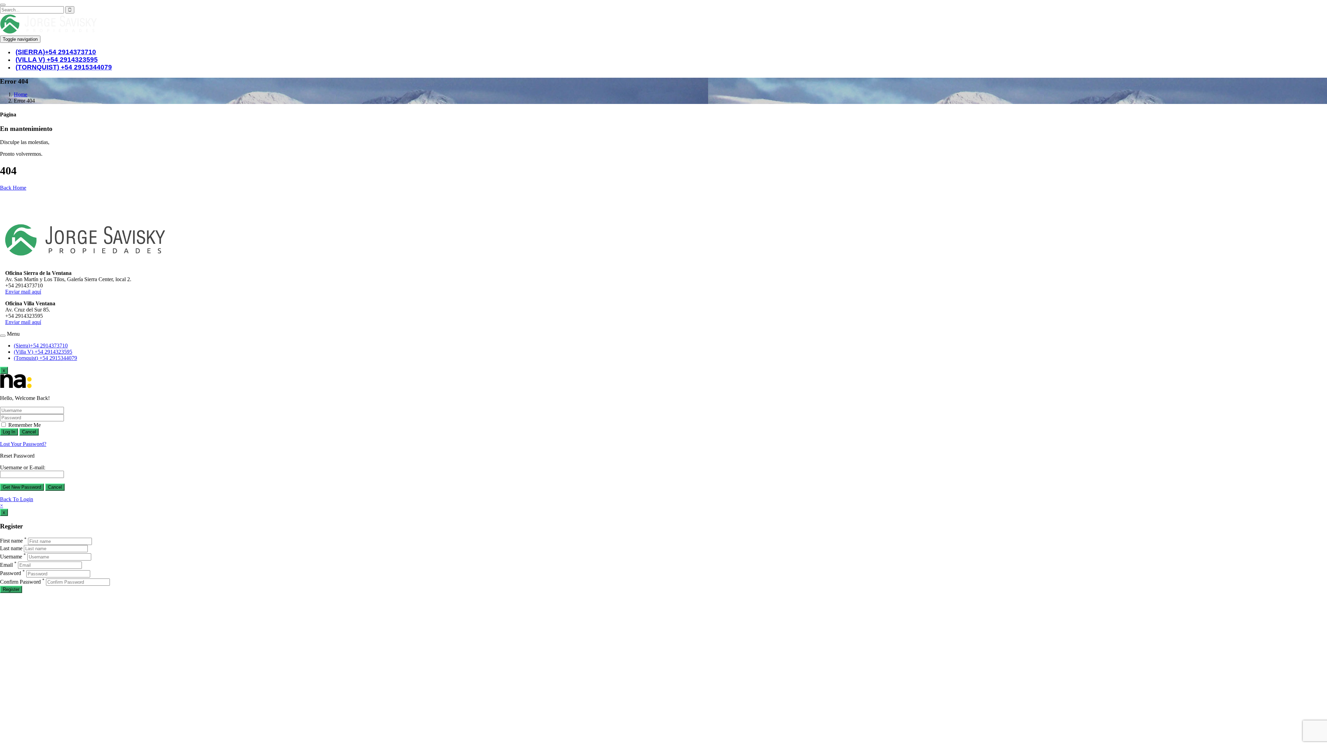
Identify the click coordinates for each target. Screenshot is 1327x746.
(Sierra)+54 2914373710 (41, 345)
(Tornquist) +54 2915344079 (64, 67)
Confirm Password (20, 582)
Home (20, 94)
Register (11, 589)
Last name (11, 548)
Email (6, 565)
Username (11, 557)
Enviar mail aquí (23, 292)
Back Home (13, 188)
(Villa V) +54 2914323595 (43, 352)
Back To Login (16, 499)
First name (11, 541)
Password (10, 573)
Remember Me (24, 425)
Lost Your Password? (23, 444)
